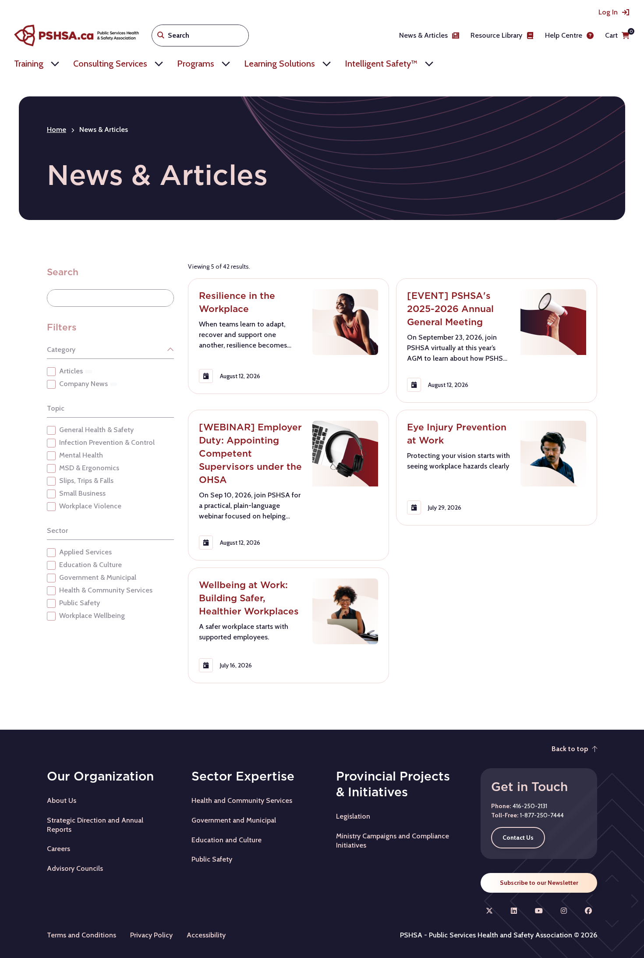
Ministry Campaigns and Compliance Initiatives (392, 840)
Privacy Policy (151, 935)
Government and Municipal (233, 820)
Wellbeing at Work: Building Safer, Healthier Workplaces (249, 597)
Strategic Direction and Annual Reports (95, 825)
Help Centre (563, 35)
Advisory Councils (75, 868)
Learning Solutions (279, 63)
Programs (195, 63)
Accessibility (206, 935)
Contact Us (518, 837)
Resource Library (496, 35)
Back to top (570, 749)
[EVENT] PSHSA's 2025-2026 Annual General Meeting (450, 308)
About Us (61, 800)
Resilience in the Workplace (237, 302)
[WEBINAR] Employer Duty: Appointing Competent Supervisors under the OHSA (250, 453)
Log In (608, 12)
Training (28, 63)
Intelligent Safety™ (381, 63)
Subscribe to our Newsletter (539, 883)
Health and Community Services (241, 800)
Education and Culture (226, 840)
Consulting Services (110, 63)
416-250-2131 (530, 806)
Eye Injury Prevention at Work (456, 434)
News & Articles (423, 35)
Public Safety (211, 859)
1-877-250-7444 (542, 815)
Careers (58, 848)
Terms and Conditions (81, 935)
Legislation (353, 816)
